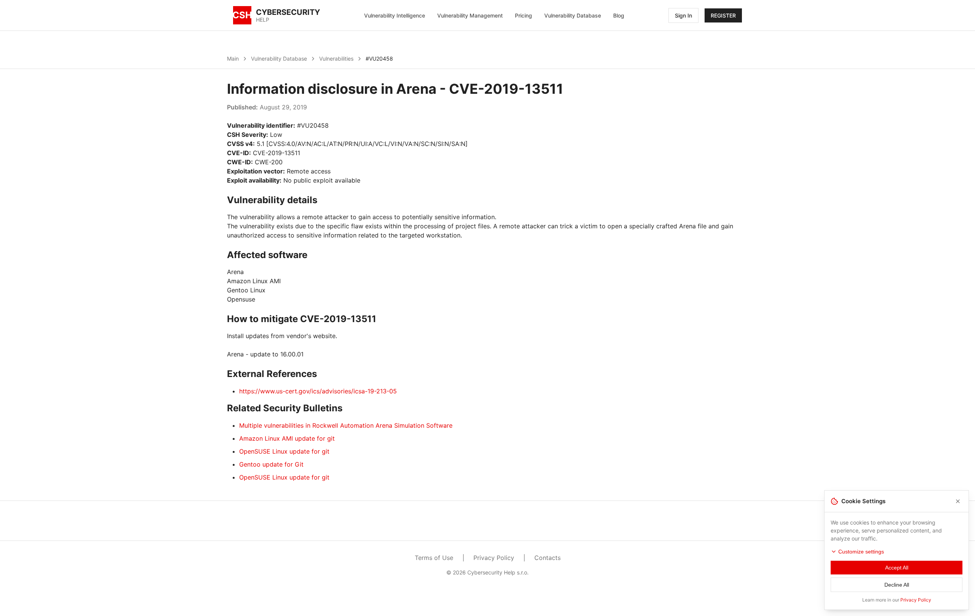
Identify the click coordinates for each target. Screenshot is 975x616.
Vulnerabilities (336, 58)
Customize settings (861, 552)
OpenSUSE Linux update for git (284, 451)
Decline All (896, 585)
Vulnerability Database (572, 15)
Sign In (683, 15)
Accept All (896, 568)
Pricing (523, 15)
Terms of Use (434, 557)
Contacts (547, 557)
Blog (618, 15)
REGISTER (723, 15)
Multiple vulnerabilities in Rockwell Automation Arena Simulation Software (345, 425)
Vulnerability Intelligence (394, 15)
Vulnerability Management (470, 15)
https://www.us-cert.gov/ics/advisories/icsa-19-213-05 (318, 391)
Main (233, 58)
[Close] (957, 501)
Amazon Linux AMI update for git (287, 438)
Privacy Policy (493, 557)
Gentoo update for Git (271, 464)
